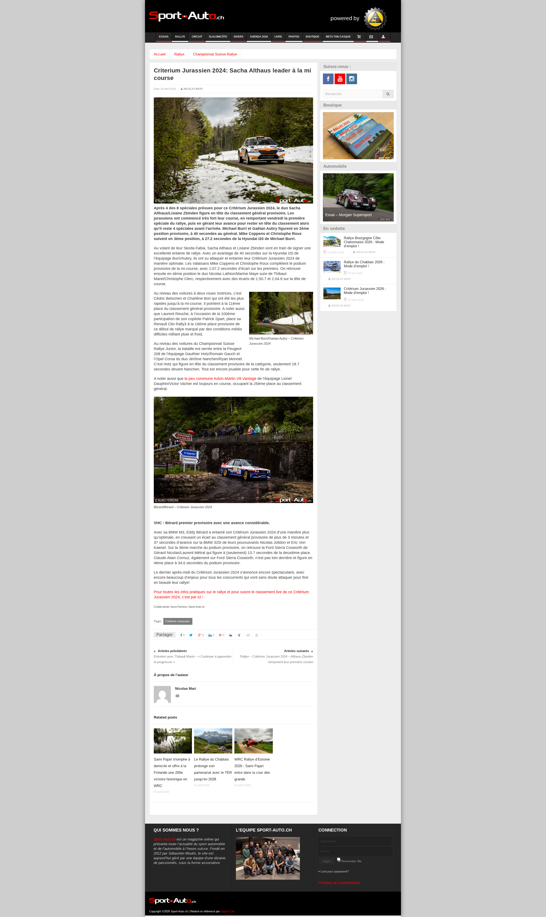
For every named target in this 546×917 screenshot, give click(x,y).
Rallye (180, 36)
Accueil (160, 54)
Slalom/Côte (218, 36)
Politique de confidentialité (339, 883)
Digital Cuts (228, 911)
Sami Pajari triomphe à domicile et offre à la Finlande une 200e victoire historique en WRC (172, 772)
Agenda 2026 (259, 36)
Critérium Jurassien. (178, 621)
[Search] (388, 94)
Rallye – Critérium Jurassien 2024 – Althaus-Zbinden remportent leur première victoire (276, 656)
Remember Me (351, 861)
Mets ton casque (338, 36)
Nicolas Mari (193, 88)
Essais (163, 36)
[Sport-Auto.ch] (186, 16)
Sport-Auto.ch (165, 839)
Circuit (197, 36)
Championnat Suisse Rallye (215, 54)
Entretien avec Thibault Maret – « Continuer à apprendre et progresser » (192, 656)
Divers (238, 36)
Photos (294, 36)
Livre (278, 36)
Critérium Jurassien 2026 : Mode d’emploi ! (365, 291)
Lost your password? (335, 871)
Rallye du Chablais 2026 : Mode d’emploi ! (364, 264)
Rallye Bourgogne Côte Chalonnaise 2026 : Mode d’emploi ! (364, 242)
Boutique (312, 36)
